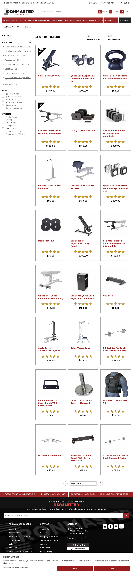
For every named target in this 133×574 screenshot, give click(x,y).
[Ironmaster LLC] (19, 11)
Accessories (12, 60)
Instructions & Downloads (20, 551)
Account (12, 529)
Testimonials (108, 3)
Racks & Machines (15, 55)
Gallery (93, 3)
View (88, 36)
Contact (116, 11)
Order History (14, 533)
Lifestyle (11, 69)
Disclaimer (45, 548)
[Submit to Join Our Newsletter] (126, 515)
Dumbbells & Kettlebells (18, 47)
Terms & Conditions (49, 540)
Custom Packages (15, 73)
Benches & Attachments (18, 51)
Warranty (44, 544)
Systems (6, 114)
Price (5, 91)
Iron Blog (124, 3)
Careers (43, 533)
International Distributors (20, 537)
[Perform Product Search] (90, 11)
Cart (126, 11)
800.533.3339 (76, 538)
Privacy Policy (46, 551)
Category (7, 42)
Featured (11, 84)
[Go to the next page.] (101, 483)
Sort (110, 36)
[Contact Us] (86, 538)
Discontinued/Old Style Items (18, 79)
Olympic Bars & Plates (17, 64)
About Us (44, 529)
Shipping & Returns (49, 537)
